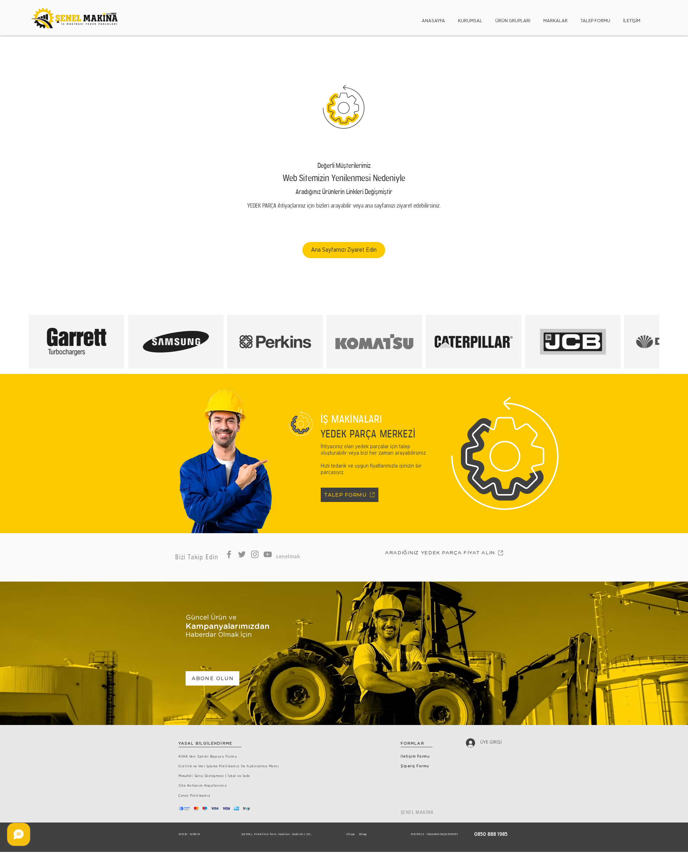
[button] (470, 18)
